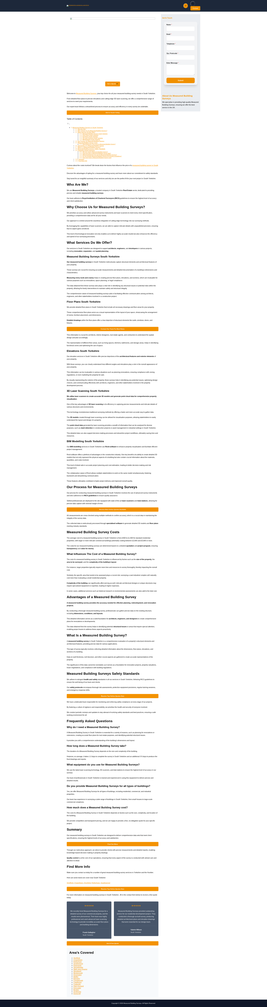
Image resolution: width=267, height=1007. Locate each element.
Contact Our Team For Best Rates (113, 329)
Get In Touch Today (113, 112)
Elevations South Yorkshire (90, 136)
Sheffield (70, 883)
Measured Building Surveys (86, 93)
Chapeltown (78, 883)
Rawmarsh (77, 965)
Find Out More (113, 844)
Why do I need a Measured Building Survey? (95, 152)
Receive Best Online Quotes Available (112, 509)
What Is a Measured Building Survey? (89, 147)
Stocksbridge (78, 967)
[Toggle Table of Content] (68, 124)
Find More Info (82, 161)
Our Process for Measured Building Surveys (91, 141)
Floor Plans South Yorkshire (90, 135)
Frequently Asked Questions (86, 150)
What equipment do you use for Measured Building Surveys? (100, 154)
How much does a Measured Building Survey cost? (97, 157)
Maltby (75, 977)
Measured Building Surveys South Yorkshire (95, 133)
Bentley (76, 990)
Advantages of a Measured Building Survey (91, 146)
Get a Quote (111, 84)
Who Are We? (82, 129)
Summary (81, 159)
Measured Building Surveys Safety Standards (91, 149)
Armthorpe (77, 992)
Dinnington (77, 975)
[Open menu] (185, 5)
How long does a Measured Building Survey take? (97, 153)
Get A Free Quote (113, 943)
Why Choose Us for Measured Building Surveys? (92, 131)
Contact (195, 8)
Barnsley (76, 979)
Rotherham (96, 883)
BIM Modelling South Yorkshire (91, 139)
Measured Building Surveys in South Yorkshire (87, 127)
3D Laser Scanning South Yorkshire (93, 138)
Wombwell (77, 971)
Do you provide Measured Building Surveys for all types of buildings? (102, 156)
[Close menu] (192, 3)
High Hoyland (78, 986)
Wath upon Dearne (80, 969)
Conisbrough (78, 980)
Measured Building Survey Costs (88, 143)
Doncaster (77, 988)
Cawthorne (77, 982)
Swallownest (105, 883)
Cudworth (77, 984)
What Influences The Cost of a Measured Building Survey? (99, 144)
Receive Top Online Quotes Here (112, 696)
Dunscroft (77, 994)
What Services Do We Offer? (86, 132)
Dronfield (87, 883)
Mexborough (78, 973)
